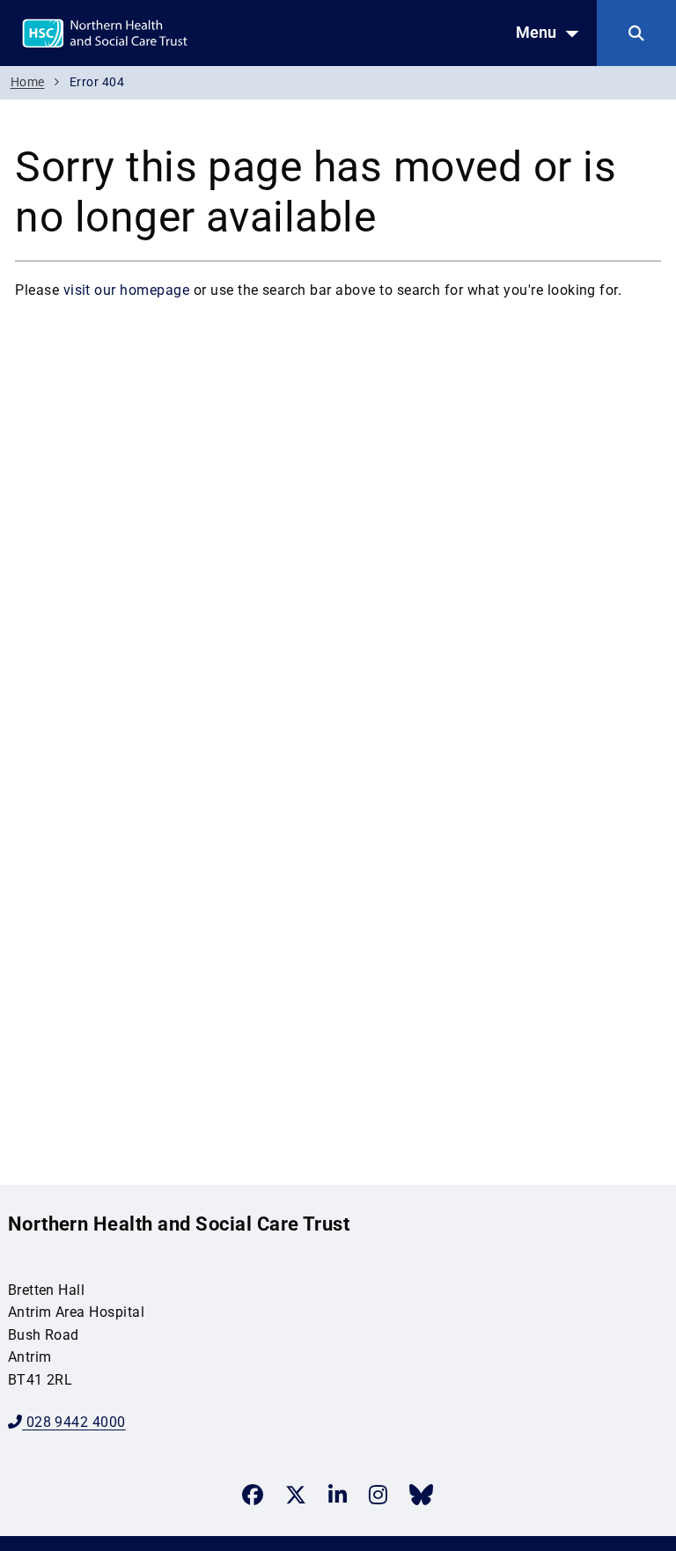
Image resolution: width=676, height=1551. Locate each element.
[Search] (636, 33)
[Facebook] (253, 1495)
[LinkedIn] (337, 1495)
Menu (536, 32)
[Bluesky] (421, 1495)
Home (28, 82)
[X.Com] (296, 1495)
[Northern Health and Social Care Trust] (149, 32)
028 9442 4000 (74, 1422)
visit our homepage (126, 290)
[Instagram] (378, 1495)
